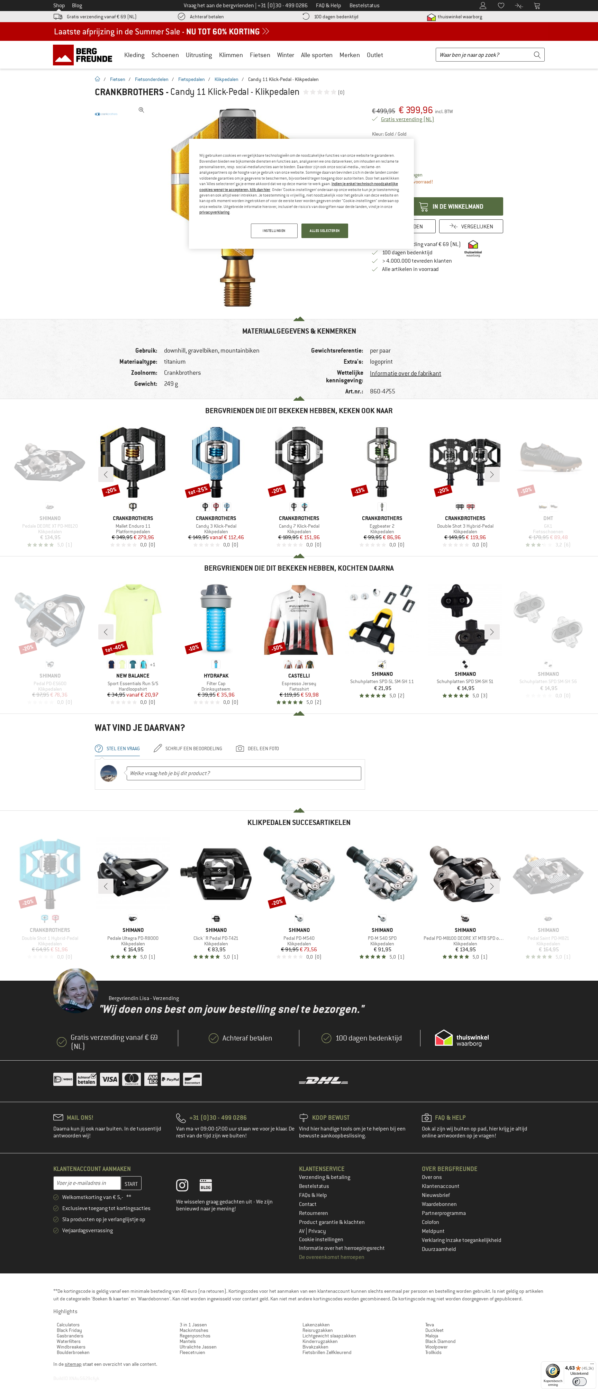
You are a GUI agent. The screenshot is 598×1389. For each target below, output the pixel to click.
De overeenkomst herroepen (331, 1257)
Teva (429, 1325)
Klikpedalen (226, 79)
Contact (308, 1204)
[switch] (579, 1381)
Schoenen (165, 55)
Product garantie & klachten (332, 1222)
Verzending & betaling (324, 1177)
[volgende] (492, 474)
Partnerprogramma (444, 1213)
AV (302, 1231)
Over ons (432, 1177)
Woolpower (436, 1347)
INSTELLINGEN (274, 230)
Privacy (317, 1231)
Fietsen (260, 55)
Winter (285, 55)
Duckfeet (434, 1330)
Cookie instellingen (321, 1239)
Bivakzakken (315, 1347)
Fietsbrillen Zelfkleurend (327, 1352)
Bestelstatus (314, 1186)
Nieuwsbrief (436, 1195)
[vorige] (106, 474)
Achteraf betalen (207, 16)
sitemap (73, 1364)
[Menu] (592, 1365)
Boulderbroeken (73, 1352)
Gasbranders (70, 1336)
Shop (59, 5)
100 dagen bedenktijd (336, 16)
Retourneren (313, 1213)
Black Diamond (440, 1341)
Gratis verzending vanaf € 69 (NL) (102, 16)
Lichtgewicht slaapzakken (329, 1336)
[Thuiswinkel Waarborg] (462, 1038)
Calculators (68, 1325)
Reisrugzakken (317, 1330)
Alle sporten (317, 55)
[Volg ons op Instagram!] (187, 1187)
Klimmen (231, 55)
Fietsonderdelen (152, 79)
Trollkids (433, 1352)
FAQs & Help (313, 1195)
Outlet (375, 55)
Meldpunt (433, 1231)
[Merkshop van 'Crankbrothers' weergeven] (106, 114)
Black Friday (69, 1330)
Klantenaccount (441, 1186)
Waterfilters (69, 1341)
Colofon (430, 1222)
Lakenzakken (316, 1325)
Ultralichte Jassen (198, 1347)
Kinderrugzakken (320, 1341)
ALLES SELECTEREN (325, 230)
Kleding (134, 55)
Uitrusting (199, 55)
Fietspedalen (191, 79)
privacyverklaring (214, 212)
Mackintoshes (194, 1330)
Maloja (431, 1336)
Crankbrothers (129, 92)
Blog (77, 5)
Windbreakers (71, 1347)
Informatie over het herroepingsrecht (342, 1248)
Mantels (188, 1341)
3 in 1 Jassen (193, 1325)
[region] (301, 194)
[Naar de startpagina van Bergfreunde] (85, 54)
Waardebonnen (439, 1204)
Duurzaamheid (439, 1249)
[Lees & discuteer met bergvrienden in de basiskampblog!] (211, 1187)
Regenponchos (195, 1336)
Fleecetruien (192, 1352)
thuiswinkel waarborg (459, 16)
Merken (349, 55)
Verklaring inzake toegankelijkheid (461, 1240)
